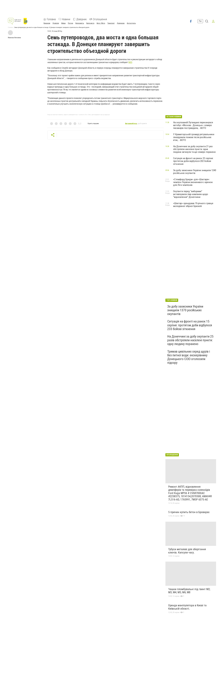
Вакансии (47, 23)
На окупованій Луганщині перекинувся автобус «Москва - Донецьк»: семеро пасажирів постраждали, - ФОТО (193, 125)
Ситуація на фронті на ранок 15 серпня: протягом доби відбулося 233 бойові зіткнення (189, 325)
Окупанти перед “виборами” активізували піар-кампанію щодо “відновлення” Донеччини (190, 194)
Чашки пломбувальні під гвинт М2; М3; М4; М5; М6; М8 (189, 591)
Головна (51, 19)
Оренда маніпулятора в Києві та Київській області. (187, 607)
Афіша (63, 23)
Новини (66, 19)
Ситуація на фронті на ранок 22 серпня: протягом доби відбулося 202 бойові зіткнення (193, 161)
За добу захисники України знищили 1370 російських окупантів (185, 310)
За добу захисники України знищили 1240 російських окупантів (194, 171)
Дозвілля (55, 23)
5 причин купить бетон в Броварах (189, 512)
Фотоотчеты (131, 23)
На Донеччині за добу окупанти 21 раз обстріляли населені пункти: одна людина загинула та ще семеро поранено (194, 149)
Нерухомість (79, 23)
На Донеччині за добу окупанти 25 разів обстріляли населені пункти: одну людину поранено (190, 340)
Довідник (81, 19)
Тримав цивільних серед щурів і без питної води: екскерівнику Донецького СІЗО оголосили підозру (188, 357)
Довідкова (120, 23)
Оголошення (100, 19)
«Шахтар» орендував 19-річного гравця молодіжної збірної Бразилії (193, 205)
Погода (70, 23)
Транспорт (111, 23)
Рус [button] (200, 21)
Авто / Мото (101, 23)
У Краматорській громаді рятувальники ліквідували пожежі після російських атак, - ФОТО (193, 137)
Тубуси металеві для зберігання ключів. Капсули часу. (187, 551)
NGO (130, 62)
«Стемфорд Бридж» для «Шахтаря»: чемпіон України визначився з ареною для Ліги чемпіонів (193, 182)
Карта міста (90, 23)
